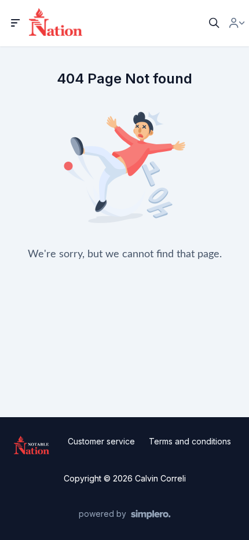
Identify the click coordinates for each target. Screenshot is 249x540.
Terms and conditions (190, 441)
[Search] (214, 23)
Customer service (101, 441)
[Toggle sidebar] (16, 23)
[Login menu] (236, 23)
